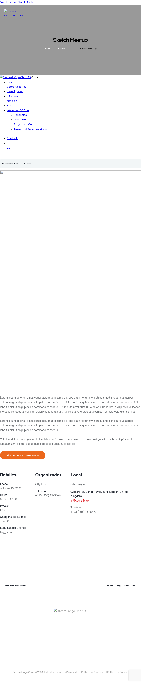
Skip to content (9, 2)
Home (48, 48)
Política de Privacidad (93, 672)
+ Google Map (79, 500)
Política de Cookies (117, 672)
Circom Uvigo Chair (23, 672)
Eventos (61, 48)
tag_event (6, 532)
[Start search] (134, 13)
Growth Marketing (15, 585)
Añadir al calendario (21, 455)
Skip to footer (26, 2)
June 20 (5, 521)
